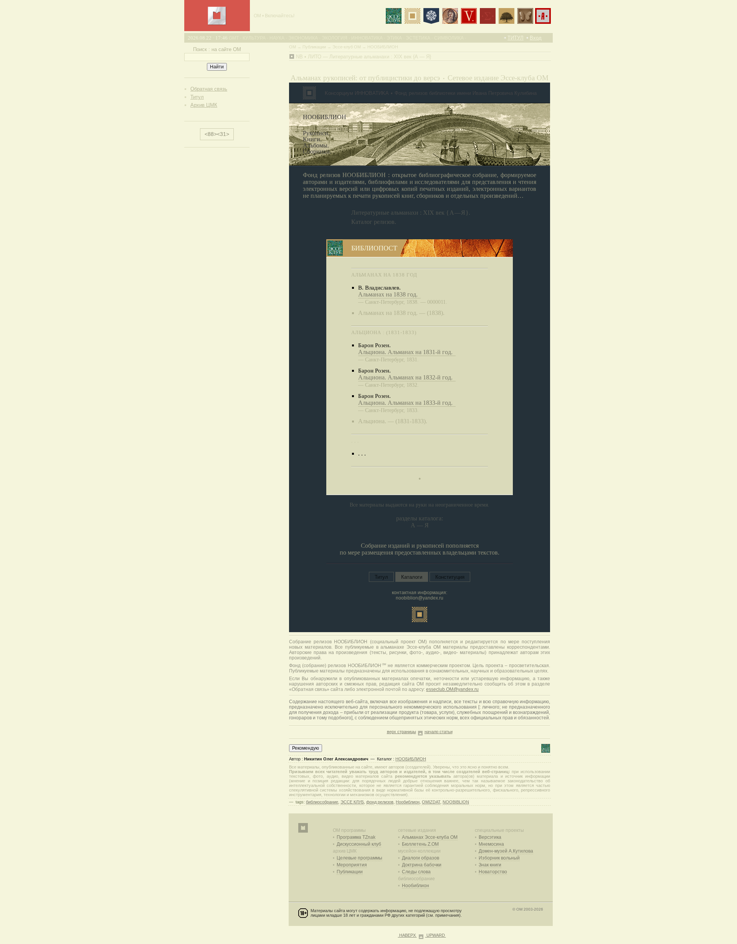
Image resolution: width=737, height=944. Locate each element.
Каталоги (411, 577)
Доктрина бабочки (421, 865)
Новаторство (493, 871)
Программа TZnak (356, 837)
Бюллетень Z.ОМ (420, 844)
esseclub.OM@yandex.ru (452, 689)
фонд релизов (379, 802)
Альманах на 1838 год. (389, 294)
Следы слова (416, 871)
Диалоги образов (420, 858)
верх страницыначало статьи (420, 731)
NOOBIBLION (456, 802)
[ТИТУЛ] (217, 23)
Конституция (449, 577)
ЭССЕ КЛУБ (352, 802)
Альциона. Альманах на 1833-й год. (407, 402)
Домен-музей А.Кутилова (506, 851)
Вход (536, 38)
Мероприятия (352, 865)
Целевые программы (359, 858)
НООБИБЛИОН (410, 759)
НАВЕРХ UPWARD (422, 935)
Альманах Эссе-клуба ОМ (430, 837)
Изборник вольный (499, 858)
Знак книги (490, 865)
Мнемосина (491, 844)
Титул (381, 577)
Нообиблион (408, 802)
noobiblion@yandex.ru (419, 598)
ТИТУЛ (515, 38)
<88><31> (217, 134)
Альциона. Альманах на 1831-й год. (407, 352)
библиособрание (322, 802)
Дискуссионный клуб (359, 844)
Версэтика (490, 837)
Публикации (350, 871)
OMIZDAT (431, 802)
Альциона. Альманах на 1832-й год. (407, 377)
